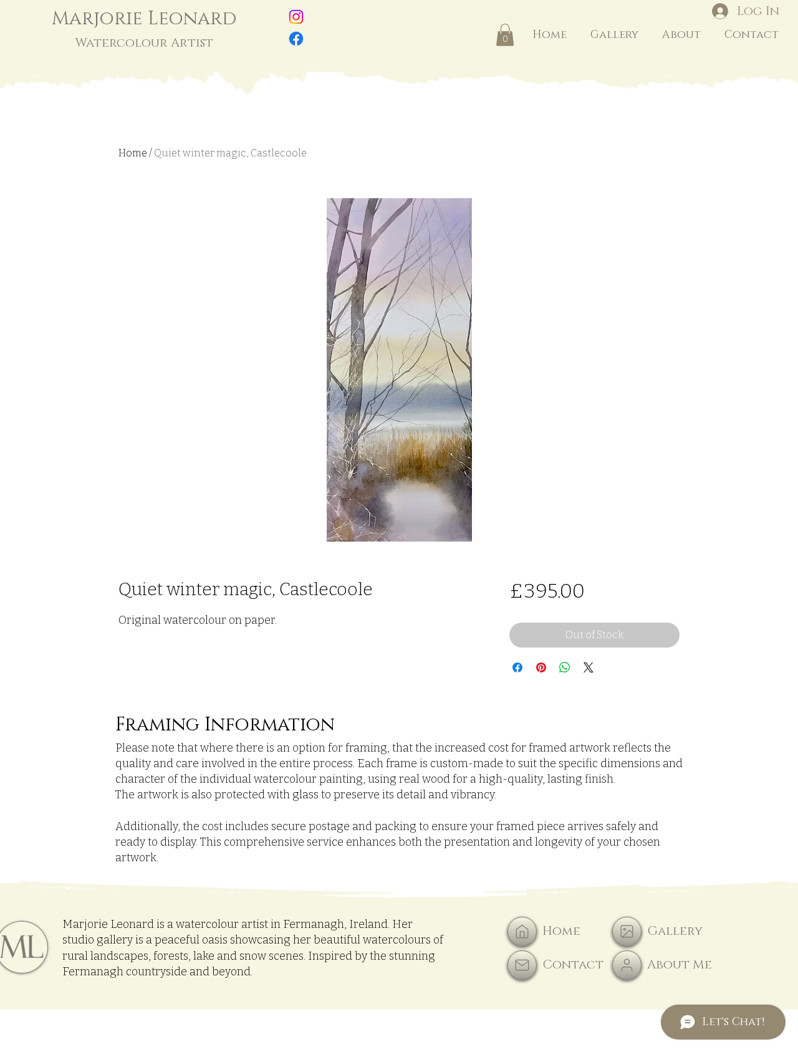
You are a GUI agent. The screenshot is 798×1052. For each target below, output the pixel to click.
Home (132, 153)
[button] (505, 35)
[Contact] (522, 965)
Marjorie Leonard (144, 28)
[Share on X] (588, 667)
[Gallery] (627, 931)
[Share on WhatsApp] (564, 667)
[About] (627, 965)
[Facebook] (296, 38)
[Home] (522, 931)
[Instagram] (296, 16)
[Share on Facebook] (517, 667)
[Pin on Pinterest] (541, 667)
